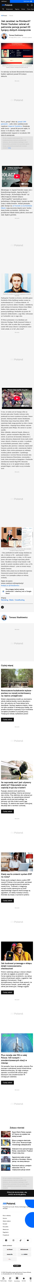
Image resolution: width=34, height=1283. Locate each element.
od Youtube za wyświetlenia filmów (16, 206)
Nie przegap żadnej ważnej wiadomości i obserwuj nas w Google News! (18, 591)
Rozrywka (5, 1226)
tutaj (9, 148)
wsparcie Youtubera (15, 126)
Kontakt (5, 1224)
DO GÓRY (16, 1265)
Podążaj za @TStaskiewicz (10, 585)
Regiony (17, 9)
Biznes (23, 9)
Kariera (5, 1218)
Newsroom (6, 1229)
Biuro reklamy (7, 1215)
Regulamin (6, 1232)
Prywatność (6, 1235)
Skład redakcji (7, 1221)
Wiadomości (9, 9)
